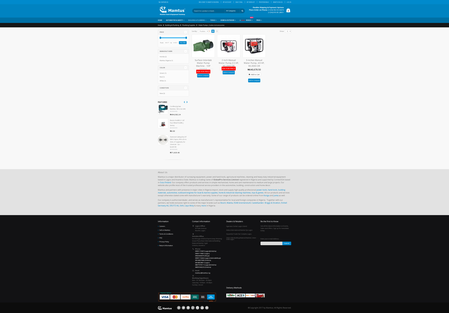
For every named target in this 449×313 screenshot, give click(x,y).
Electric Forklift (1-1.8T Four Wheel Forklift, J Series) (177, 122)
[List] (216, 31)
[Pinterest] (207, 307)
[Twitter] (183, 307)
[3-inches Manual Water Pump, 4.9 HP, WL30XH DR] (254, 46)
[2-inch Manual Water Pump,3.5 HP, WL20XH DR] (229, 46)
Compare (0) (164, 2)
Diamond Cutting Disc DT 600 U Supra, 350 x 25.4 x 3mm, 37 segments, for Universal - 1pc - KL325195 (178, 142)
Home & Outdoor (227, 20)
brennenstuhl (245, 203)
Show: (282, 31)
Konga (266, 195)
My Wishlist (251, 2)
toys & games (258, 192)
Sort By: (194, 31)
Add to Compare (203, 75)
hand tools (272, 190)
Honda (162, 57)
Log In (289, 2)
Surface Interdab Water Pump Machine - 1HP (203, 63)
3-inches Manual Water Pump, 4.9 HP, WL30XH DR (254, 63)
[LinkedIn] (188, 307)
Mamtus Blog (278, 2)
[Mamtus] (172, 10)
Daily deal (239, 2)
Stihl (182, 205)
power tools (261, 190)
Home (160, 25)
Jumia (275, 195)
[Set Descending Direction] (209, 31)
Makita (230, 203)
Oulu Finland (165, 182)
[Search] (242, 11)
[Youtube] (202, 307)
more (203, 205)
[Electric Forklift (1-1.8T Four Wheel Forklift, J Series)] (163, 123)
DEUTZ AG (174, 205)
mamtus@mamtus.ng (202, 273)
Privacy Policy (164, 242)
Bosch (249, 19)
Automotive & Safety (174, 20)
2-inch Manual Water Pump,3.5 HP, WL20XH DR (229, 63)
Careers (162, 226)
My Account (227, 2)
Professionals (264, 2)
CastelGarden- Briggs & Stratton (266, 203)
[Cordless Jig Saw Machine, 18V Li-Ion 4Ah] (163, 109)
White (162, 81)
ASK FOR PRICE (203, 71)
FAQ (160, 238)
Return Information (166, 245)
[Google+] (193, 307)
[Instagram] (197, 307)
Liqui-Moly (189, 205)
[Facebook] (179, 307)
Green (162, 73)
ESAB (236, 203)
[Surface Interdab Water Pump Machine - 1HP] (203, 46)
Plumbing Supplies (188, 25)
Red (161, 77)
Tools (212, 20)
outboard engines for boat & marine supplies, (198, 192)
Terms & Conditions (166, 234)
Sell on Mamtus (164, 230)
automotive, (172, 192)
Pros (258, 20)
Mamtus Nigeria (165, 60)
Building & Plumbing (196, 20)
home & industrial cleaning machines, (235, 192)
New (161, 93)
